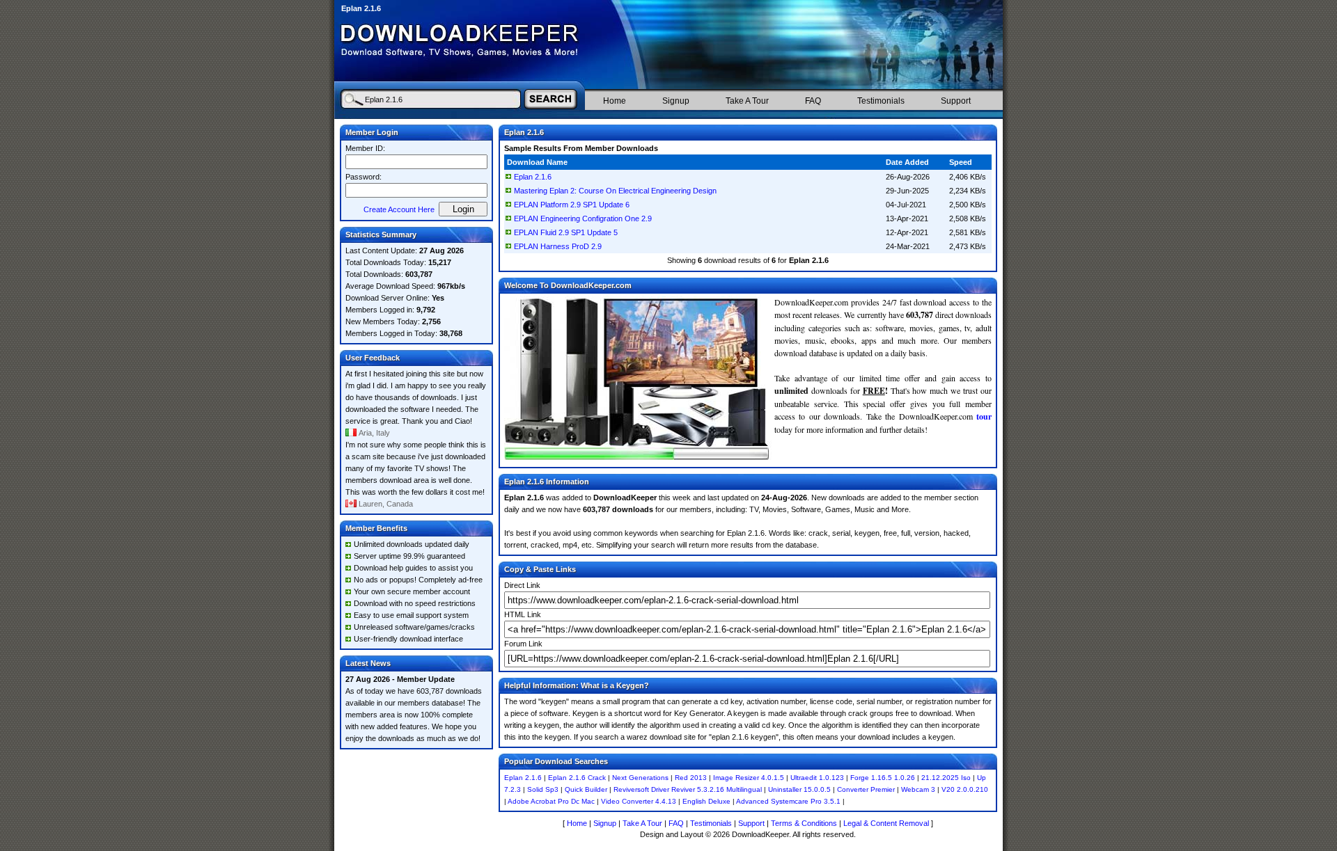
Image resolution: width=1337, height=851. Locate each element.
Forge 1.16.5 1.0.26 (882, 777)
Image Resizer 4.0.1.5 (748, 777)
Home (614, 101)
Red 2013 (691, 777)
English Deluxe (706, 801)
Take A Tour (747, 101)
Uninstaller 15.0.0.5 (799, 789)
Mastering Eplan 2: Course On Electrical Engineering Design (615, 190)
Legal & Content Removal (886, 823)
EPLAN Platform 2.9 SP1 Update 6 (572, 204)
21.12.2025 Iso (946, 777)
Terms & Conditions (804, 823)
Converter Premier (866, 789)
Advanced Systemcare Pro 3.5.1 (788, 801)
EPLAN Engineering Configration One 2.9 (583, 218)
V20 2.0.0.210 (964, 789)
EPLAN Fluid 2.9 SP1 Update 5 (566, 232)
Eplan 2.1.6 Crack (577, 777)
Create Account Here (399, 209)
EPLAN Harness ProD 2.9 (558, 246)
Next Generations (640, 777)
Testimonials (881, 101)
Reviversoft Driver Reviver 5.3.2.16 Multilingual (687, 789)
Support (956, 101)
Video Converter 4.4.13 (638, 801)
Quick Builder (586, 789)
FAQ (813, 101)
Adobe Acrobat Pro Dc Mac (551, 801)
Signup (675, 101)
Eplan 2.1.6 (533, 177)
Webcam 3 (918, 789)
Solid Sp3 (542, 789)
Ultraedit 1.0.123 (817, 777)
